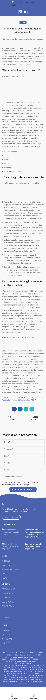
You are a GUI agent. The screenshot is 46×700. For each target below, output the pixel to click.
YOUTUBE (6, 643)
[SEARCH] (41, 617)
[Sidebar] (3, 690)
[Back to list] (23, 418)
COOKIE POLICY (8, 593)
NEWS (4, 578)
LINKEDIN (5, 630)
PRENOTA (6, 598)
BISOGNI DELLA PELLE (10, 569)
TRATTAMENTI (8, 565)
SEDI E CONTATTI (9, 602)
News (23, 23)
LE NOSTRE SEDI (11, 517)
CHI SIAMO (6, 561)
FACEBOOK (6, 635)
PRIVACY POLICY (8, 589)
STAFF (4, 574)
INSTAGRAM (7, 639)
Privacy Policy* (23, 484)
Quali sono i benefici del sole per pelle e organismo (34, 546)
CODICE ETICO (8, 606)
